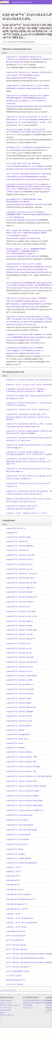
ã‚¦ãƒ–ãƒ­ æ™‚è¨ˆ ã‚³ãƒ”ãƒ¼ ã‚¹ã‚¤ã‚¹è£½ (20, 555)
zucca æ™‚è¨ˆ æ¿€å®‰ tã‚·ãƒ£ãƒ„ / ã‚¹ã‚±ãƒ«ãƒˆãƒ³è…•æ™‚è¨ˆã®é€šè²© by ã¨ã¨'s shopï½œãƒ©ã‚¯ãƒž (26, 130)
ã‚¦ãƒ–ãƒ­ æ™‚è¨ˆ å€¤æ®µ (15, 747)
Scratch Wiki (27, 1005)
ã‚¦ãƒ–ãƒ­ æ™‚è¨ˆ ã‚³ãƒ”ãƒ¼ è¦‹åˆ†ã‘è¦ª (20, 693)
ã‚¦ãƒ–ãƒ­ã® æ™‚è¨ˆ (13, 884)
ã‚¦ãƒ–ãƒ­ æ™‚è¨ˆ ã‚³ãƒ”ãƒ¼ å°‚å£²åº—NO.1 (21, 630)
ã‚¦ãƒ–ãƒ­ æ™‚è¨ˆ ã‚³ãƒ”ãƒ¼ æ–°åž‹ (18, 648)
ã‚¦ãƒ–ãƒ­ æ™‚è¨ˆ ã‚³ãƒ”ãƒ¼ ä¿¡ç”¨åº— (20, 569)
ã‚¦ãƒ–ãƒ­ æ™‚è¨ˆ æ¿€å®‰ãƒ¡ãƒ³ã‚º (19, 858)
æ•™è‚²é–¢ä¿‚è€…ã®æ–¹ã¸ (10, 1005)
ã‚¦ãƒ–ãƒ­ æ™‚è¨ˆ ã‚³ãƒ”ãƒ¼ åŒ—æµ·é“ (20, 578)
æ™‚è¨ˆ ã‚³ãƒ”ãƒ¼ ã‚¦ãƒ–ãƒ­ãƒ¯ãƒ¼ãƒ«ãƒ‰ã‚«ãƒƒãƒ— (25, 958)
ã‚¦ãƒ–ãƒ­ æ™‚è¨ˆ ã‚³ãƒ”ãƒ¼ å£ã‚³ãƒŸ (19, 592)
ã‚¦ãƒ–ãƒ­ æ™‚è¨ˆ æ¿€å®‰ (15, 854)
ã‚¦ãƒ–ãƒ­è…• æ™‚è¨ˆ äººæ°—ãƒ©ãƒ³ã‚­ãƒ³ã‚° (22, 922)
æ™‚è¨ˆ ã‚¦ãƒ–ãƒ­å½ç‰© (15, 940)
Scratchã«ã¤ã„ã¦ (6, 1000)
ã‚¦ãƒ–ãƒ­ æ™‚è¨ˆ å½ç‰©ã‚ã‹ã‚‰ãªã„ (19, 815)
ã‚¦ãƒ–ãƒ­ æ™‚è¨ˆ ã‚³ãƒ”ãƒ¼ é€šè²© (18, 703)
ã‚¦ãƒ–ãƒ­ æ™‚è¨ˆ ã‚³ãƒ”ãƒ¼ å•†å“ (18, 606)
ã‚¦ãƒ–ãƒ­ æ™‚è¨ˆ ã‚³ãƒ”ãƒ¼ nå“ (17, 550)
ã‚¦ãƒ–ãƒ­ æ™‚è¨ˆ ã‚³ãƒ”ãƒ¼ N (16, 541)
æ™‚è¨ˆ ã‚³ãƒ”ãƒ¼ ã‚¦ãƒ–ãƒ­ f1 (17, 949)
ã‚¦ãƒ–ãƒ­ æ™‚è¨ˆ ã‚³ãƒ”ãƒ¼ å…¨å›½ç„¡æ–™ (22, 573)
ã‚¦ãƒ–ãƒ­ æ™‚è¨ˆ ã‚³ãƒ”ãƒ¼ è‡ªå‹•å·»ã (20, 684)
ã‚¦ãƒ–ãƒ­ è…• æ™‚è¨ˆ (14, 867)
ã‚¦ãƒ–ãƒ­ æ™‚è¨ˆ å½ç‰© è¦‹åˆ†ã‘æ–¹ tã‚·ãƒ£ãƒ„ (23, 766)
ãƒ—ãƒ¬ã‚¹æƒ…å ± (7, 1015)
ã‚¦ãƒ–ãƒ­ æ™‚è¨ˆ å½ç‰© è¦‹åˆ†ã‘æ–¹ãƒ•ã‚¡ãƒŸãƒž (24, 800)
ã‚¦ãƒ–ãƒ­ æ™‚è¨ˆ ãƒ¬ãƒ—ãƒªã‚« (17, 739)
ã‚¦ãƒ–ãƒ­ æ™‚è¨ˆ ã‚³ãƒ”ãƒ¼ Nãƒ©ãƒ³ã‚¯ (20, 546)
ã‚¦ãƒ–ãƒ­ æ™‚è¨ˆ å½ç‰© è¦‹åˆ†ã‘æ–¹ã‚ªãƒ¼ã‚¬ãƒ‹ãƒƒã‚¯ (26, 786)
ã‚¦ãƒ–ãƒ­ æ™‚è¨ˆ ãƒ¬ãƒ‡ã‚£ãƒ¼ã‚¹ (18, 734)
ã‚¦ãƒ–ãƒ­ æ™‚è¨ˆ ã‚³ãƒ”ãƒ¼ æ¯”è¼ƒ (19, 671)
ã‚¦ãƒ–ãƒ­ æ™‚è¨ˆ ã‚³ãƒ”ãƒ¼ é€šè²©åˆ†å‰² (21, 707)
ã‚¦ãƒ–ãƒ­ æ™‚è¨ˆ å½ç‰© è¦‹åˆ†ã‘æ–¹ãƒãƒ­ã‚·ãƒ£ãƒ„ (24, 805)
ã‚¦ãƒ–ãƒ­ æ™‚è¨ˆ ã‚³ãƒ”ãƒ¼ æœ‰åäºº (20, 657)
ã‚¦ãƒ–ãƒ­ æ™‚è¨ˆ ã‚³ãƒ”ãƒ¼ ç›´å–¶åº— (20, 680)
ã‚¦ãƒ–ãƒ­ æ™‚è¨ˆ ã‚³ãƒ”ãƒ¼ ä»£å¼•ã (19, 559)
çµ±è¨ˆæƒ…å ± (28, 1007)
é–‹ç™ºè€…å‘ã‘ (5, 1007)
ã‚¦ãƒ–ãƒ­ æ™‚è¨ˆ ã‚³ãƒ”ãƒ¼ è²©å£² (18, 698)
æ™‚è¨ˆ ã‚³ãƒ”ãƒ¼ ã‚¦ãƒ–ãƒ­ (16, 945)
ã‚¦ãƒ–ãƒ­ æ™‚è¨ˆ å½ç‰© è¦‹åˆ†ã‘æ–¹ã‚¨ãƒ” (21, 781)
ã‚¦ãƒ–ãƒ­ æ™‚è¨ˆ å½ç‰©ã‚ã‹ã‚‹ (17, 820)
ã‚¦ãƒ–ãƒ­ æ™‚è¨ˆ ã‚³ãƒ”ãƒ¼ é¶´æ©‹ (19, 725)
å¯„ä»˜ (48, 1012)
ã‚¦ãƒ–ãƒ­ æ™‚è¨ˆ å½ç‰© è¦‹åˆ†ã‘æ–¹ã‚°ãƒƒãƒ (22, 791)
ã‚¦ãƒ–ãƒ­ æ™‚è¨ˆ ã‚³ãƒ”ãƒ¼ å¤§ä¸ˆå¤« (19, 621)
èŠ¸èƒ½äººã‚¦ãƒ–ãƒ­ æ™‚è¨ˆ (16, 980)
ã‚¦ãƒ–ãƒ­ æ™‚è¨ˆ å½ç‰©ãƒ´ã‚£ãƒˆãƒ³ (19, 825)
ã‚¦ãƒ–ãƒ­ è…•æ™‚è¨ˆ (13, 871)
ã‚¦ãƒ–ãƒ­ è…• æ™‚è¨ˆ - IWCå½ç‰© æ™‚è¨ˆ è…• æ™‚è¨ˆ (26, 513)
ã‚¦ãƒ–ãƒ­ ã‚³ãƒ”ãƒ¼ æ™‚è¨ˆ (22, 2)
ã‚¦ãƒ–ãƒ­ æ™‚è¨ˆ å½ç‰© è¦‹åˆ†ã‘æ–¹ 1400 (21, 757)
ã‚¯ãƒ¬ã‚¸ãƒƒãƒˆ (5, 1010)
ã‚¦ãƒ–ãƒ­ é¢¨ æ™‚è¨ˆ (13, 876)
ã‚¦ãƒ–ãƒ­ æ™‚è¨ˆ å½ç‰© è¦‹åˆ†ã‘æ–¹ (19, 752)
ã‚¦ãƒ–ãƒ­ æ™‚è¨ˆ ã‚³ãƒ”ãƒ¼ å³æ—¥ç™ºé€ (21, 583)
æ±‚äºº (2, 1012)
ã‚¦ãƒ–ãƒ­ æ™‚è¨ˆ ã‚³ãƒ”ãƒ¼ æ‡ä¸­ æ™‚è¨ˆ (21, 638)
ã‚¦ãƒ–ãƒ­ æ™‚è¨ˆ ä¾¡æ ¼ (15, 743)
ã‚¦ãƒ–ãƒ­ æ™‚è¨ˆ (41, 2)
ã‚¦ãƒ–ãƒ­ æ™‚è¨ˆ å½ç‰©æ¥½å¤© (18, 834)
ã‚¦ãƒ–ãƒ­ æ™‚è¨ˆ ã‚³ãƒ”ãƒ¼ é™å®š (19, 716)
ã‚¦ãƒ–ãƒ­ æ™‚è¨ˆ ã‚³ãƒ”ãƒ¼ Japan (18, 537)
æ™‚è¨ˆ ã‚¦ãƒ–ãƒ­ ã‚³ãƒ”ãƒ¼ (16, 935)
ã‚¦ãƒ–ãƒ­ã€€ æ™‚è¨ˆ (13, 880)
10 (14, 990)
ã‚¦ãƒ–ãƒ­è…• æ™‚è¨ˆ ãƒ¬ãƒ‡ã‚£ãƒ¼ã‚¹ (20, 918)
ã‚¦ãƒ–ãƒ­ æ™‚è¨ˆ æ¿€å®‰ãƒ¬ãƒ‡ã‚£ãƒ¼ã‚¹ (22, 863)
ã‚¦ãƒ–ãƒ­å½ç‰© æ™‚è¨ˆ (15, 889)
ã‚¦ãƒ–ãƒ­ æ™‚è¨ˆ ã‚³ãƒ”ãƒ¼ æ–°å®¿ (19, 653)
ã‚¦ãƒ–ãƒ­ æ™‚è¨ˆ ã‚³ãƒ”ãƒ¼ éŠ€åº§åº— (20, 711)
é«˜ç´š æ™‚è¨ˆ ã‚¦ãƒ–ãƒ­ (14, 984)
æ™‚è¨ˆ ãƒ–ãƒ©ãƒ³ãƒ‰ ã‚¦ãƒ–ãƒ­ (17, 971)
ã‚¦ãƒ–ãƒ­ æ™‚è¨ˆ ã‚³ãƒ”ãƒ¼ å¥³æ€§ (19, 625)
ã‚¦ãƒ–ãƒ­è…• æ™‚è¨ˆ (13, 914)
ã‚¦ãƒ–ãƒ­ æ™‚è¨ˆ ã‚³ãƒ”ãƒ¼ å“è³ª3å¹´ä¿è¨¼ (21, 597)
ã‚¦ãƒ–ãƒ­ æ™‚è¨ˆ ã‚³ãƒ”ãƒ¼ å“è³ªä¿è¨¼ (20, 601)
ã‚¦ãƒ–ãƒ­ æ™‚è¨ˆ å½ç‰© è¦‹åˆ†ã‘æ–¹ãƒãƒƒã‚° (22, 795)
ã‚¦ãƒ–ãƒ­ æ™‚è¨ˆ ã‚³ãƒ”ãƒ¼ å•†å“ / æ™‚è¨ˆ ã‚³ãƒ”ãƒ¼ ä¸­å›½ (27, 409)
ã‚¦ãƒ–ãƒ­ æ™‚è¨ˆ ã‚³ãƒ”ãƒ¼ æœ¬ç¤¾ (19, 667)
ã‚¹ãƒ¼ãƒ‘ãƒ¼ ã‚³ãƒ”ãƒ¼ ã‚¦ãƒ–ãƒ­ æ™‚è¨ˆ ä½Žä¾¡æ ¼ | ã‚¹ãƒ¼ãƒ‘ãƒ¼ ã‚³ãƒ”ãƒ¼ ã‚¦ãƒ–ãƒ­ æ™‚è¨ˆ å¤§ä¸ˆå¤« (26, 390)
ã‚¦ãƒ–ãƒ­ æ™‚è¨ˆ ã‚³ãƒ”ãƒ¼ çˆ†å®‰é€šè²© (21, 675)
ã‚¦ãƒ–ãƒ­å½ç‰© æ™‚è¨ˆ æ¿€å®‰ (18, 894)
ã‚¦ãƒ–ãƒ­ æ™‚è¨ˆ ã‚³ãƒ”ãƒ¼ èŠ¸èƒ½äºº (20, 689)
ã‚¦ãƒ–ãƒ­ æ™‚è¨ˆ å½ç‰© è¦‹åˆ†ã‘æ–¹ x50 (21, 771)
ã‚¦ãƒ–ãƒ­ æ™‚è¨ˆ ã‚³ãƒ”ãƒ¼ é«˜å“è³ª (19, 721)
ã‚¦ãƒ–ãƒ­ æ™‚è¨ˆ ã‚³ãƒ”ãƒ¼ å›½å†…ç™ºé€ (21, 616)
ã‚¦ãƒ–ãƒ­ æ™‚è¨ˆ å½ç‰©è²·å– (17, 844)
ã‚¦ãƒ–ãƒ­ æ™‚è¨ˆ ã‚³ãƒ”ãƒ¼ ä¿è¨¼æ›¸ (19, 564)
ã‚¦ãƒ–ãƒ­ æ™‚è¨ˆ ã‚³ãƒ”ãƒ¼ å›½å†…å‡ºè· (21, 611)
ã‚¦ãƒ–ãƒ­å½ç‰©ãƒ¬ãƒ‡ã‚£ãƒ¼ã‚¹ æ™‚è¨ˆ (21, 899)
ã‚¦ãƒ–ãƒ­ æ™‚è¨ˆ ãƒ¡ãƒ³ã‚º (15, 730)
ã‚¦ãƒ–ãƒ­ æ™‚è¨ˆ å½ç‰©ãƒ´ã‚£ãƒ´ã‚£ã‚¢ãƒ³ (21, 829)
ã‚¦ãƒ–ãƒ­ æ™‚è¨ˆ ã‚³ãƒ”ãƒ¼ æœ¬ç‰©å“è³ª (21, 662)
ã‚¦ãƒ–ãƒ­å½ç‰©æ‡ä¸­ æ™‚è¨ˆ (16, 904)
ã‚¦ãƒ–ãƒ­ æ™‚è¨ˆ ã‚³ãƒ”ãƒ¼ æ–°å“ (18, 643)
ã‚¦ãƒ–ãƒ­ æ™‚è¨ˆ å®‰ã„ (15, 849)
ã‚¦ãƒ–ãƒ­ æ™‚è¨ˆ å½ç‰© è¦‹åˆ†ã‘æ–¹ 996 (21, 761)
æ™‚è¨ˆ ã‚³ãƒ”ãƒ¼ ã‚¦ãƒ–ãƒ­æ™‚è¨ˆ (18, 967)
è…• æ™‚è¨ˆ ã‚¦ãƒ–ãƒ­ (14, 975)
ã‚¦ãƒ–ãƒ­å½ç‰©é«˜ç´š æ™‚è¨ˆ (17, 909)
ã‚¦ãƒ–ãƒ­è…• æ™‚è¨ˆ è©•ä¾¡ (16, 927)
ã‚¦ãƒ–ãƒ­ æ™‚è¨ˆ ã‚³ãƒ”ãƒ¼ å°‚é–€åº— (20, 634)
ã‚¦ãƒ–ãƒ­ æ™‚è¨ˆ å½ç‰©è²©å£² (17, 839)
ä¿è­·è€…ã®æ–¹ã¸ (6, 1003)
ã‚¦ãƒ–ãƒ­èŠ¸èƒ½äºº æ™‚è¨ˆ (16, 931)
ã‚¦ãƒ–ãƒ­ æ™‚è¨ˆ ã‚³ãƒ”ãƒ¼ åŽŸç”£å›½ (20, 587)
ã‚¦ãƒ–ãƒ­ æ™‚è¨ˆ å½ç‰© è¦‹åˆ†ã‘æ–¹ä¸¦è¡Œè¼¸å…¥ (25, 810)
